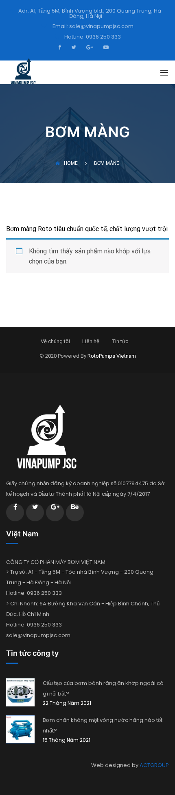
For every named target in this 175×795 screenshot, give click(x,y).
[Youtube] (105, 47)
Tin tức (120, 341)
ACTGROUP (154, 765)
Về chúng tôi (55, 341)
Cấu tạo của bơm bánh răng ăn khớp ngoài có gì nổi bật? (103, 688)
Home (71, 163)
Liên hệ (90, 341)
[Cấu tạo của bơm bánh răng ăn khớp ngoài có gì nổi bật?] (20, 692)
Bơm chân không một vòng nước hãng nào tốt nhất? (102, 725)
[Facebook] (61, 47)
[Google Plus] (88, 47)
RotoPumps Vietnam (112, 356)
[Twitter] (72, 47)
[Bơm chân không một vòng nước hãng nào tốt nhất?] (20, 729)
